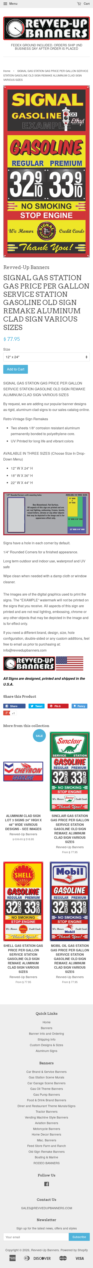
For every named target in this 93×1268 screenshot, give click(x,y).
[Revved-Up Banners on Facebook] (46, 1184)
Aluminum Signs (46, 1051)
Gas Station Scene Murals (46, 1077)
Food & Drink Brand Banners (46, 1100)
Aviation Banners (46, 1123)
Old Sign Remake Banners (47, 1151)
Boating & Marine (46, 1157)
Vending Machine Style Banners (46, 1117)
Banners (46, 1028)
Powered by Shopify (74, 1250)
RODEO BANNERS (47, 1163)
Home (6, 71)
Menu (13, 3)
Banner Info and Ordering (46, 1033)
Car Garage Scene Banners (46, 1083)
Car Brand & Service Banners (46, 1071)
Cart (86, 3)
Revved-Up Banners (45, 1250)
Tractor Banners (47, 1111)
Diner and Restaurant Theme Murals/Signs (46, 1106)
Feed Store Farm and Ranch (46, 1146)
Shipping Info (47, 1039)
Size (6, 349)
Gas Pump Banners (46, 1094)
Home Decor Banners (46, 1134)
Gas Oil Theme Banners (46, 1088)
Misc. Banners (46, 1140)
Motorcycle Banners (46, 1128)
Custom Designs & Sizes (46, 1045)
